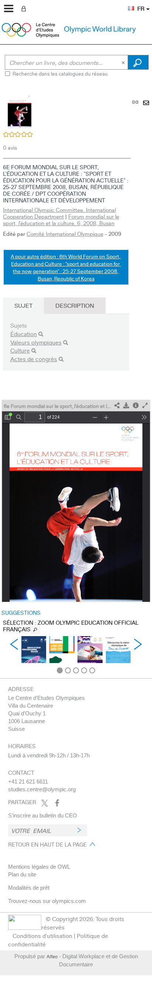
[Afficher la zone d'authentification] (25, 8)
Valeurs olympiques (36, 342)
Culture (20, 350)
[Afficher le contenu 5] (92, 670)
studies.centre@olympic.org (42, 789)
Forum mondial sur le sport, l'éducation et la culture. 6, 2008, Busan (61, 219)
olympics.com (69, 901)
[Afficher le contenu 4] (84, 670)
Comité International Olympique (65, 234)
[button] (127, 4)
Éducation (23, 333)
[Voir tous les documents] (35, 629)
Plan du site (22, 874)
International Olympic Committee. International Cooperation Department (59, 213)
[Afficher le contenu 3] (76, 670)
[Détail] (135, 405)
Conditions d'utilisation (42, 935)
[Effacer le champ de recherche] (124, 62)
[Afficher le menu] (9, 8)
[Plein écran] (145, 405)
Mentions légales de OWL (39, 867)
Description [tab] (74, 305)
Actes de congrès (33, 359)
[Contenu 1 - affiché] (60, 670)
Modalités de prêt (28, 888)
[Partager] (117, 405)
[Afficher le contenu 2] (68, 670)
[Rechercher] (40, 334)
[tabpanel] (76, 380)
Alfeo (52, 956)
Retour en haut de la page (47, 844)
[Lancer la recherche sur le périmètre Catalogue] (138, 62)
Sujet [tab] (23, 305)
